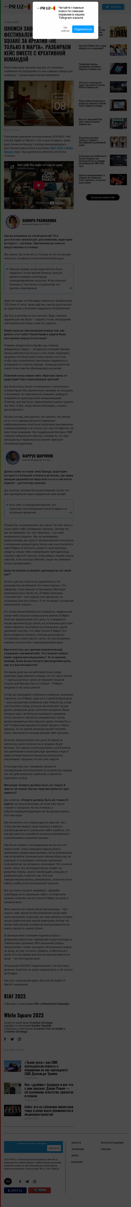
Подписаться (83, 29)
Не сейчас (65, 29)
